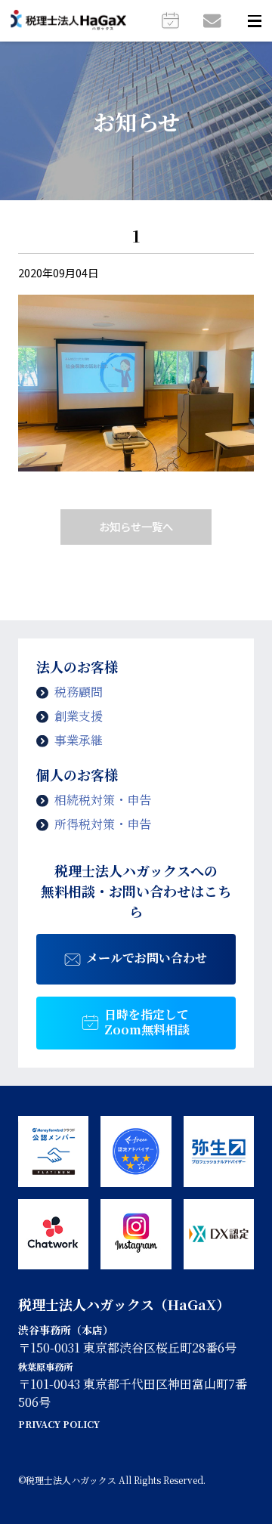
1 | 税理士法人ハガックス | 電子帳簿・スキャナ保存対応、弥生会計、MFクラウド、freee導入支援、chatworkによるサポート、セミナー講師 (68, 21)
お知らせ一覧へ (136, 526)
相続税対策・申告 (102, 799)
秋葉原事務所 (45, 1367)
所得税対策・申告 (102, 824)
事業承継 (78, 740)
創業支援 (78, 716)
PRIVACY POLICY (59, 1424)
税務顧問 (78, 691)
